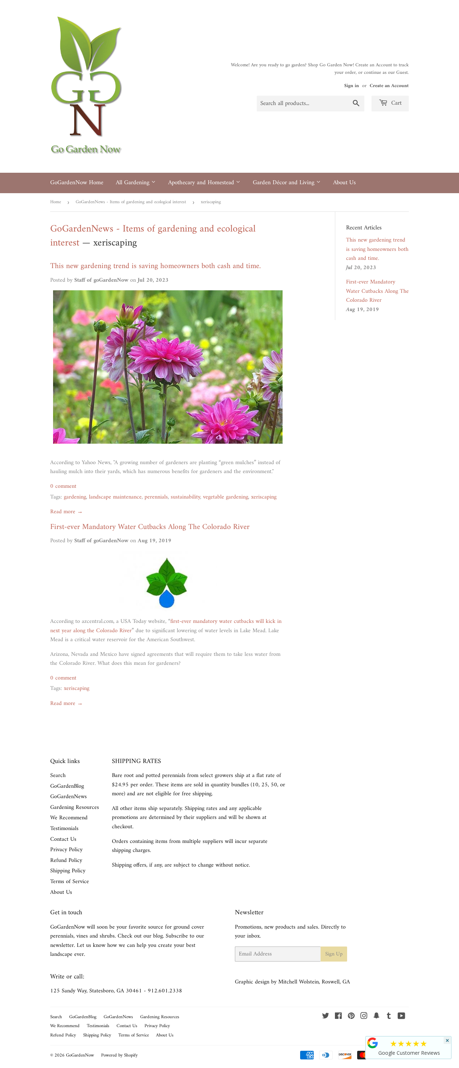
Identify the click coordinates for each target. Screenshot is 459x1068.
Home (55, 202)
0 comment (63, 486)
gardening (75, 497)
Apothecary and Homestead (202, 182)
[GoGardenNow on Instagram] (364, 1017)
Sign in (351, 86)
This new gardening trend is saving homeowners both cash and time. (155, 266)
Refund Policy (66, 860)
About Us (344, 182)
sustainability (185, 497)
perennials (156, 497)
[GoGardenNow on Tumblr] (388, 1017)
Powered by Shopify (119, 1055)
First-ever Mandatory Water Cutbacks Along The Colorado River (150, 527)
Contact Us (63, 839)
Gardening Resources (74, 807)
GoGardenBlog (67, 786)
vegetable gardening (225, 497)
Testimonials (64, 829)
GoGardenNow (80, 1055)
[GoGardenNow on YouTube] (401, 1017)
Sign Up (333, 954)
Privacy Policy (66, 850)
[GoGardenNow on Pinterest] (351, 1017)
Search (58, 776)
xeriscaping (263, 497)
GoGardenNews (68, 797)
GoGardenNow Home (76, 182)
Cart (395, 103)
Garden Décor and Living (284, 182)
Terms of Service (69, 882)
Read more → (66, 512)
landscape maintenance (115, 497)
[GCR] (372, 1042)
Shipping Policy (67, 871)
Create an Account (389, 86)
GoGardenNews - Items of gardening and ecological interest (131, 202)
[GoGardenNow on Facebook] (338, 1017)
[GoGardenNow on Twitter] (325, 1017)
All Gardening (133, 182)
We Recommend (68, 818)
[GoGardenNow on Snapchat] (376, 1017)
